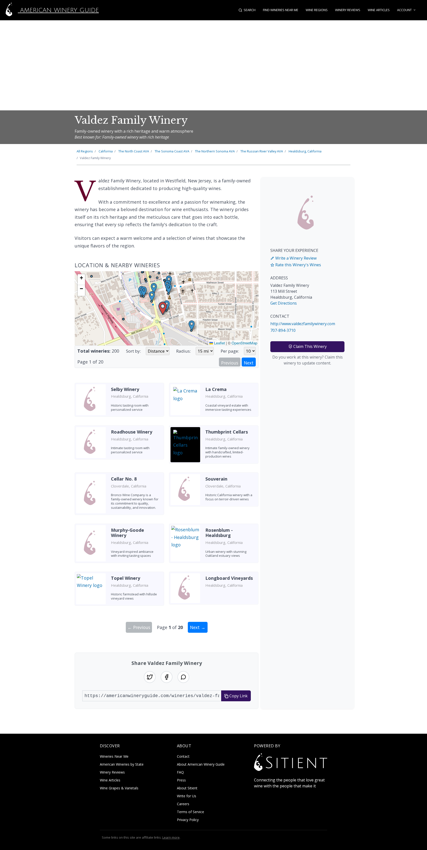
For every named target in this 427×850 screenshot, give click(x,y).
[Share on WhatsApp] (183, 677)
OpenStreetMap (244, 342)
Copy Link (238, 696)
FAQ (180, 772)
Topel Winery (125, 578)
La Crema (216, 389)
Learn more (171, 837)
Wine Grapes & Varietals (119, 788)
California (106, 151)
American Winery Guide (58, 10)
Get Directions (283, 303)
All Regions (85, 151)
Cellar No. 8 (124, 479)
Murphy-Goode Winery (127, 532)
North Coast (133, 151)
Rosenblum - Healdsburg (219, 532)
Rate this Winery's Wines (297, 264)
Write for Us (186, 796)
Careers (183, 803)
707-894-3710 (283, 330)
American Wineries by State (122, 764)
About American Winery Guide (201, 764)
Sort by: (133, 351)
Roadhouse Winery (131, 432)
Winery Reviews (347, 10)
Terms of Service (190, 811)
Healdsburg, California (305, 151)
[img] (166, 308)
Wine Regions (317, 10)
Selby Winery (125, 389)
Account (404, 10)
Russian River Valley (261, 151)
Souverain (216, 479)
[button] (162, 308)
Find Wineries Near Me (280, 10)
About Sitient (187, 788)
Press (181, 780)
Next (249, 363)
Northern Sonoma (215, 151)
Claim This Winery (309, 346)
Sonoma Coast (172, 151)
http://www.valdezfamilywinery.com (302, 323)
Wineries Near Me (114, 756)
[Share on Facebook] (166, 677)
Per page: (230, 351)
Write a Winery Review (295, 258)
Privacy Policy (188, 819)
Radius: (183, 351)
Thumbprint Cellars (226, 432)
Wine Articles (379, 10)
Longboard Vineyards (229, 578)
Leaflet (219, 342)
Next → (197, 627)
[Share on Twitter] (150, 677)
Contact (183, 756)
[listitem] (119, 402)
